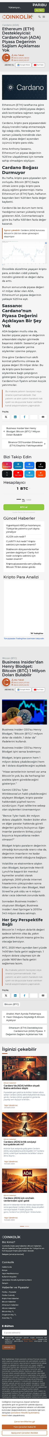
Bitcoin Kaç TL (8, 1311)
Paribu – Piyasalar (9, 1292)
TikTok (40, 467)
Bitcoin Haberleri (9, 1302)
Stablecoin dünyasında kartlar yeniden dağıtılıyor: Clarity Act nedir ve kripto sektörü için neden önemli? (22, 554)
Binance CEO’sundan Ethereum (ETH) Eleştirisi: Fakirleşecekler (25, 444)
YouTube (18, 475)
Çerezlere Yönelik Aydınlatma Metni (17, 1280)
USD (28, 499)
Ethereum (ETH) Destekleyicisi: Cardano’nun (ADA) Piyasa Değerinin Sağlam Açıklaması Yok (24, 1031)
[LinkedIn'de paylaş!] (15, 417)
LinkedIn (18, 467)
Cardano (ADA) (10, 25)
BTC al (23, 507)
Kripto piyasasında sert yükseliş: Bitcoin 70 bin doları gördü (23, 565)
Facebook (29, 467)
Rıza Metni (28, 1341)
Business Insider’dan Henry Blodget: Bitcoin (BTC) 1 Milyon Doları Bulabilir (23, 431)
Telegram (29, 475)
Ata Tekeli (18, 55)
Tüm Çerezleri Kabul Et (24, 1427)
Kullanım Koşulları (9, 1277)
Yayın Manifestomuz (10, 1273)
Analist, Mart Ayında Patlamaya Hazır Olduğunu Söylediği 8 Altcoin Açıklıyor (25, 1017)
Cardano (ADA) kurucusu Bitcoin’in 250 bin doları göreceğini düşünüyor (24, 233)
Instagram (7, 467)
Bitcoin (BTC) (9, 658)
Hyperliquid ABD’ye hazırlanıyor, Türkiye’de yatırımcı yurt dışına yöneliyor (23, 528)
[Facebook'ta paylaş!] (24, 417)
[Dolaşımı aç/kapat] (44, 17)
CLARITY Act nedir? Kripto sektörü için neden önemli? (21, 543)
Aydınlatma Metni (29, 1339)
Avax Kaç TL (7, 1318)
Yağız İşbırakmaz (18, 1105)
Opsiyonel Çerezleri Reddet (24, 1433)
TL (23, 499)
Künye (4, 1270)
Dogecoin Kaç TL (9, 1315)
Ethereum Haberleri (10, 1305)
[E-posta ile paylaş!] (43, 417)
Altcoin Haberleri (9, 1308)
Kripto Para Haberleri (10, 1298)
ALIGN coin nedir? (16, 536)
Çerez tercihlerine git (24, 1422)
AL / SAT (39, 10)
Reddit (40, 475)
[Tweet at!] (6, 417)
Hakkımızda (7, 1267)
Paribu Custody (8, 1295)
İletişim (5, 1283)
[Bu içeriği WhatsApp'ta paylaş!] (34, 417)
